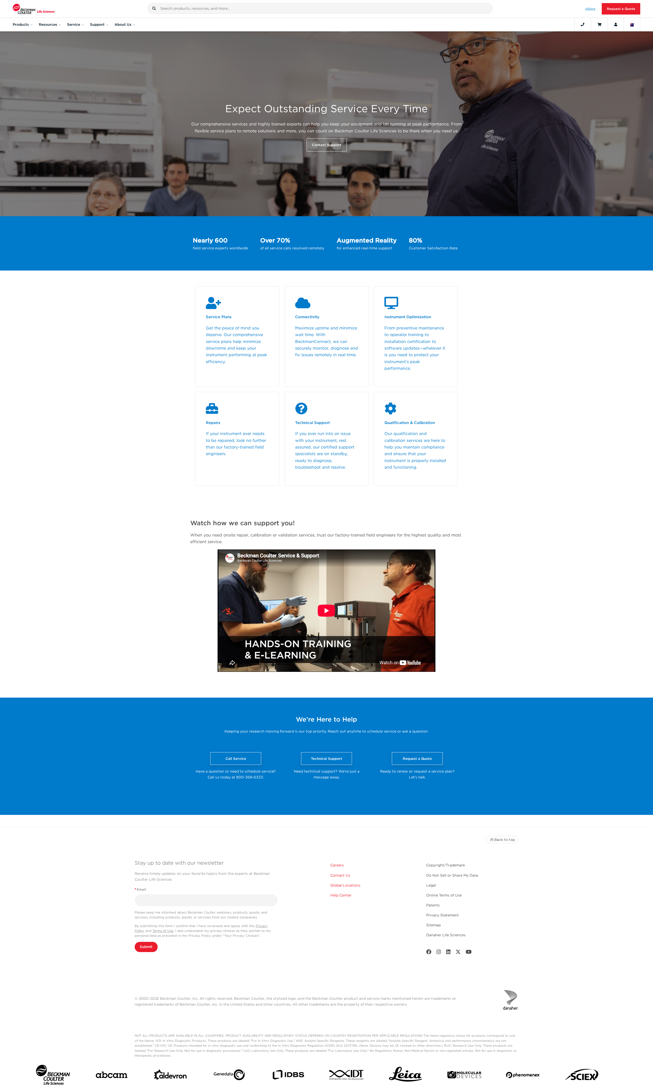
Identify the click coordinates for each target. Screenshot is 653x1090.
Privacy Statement (442, 915)
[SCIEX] (582, 1076)
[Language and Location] (632, 24)
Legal (431, 885)
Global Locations (345, 885)
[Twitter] (458, 953)
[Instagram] (438, 953)
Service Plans (219, 317)
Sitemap (433, 925)
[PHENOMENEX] (523, 1076)
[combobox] (320, 8)
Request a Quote (621, 9)
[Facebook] (428, 953)
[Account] (616, 24)
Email (140, 889)
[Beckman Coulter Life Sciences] (34, 9)
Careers (337, 865)
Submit (146, 947)
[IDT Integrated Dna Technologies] (347, 1076)
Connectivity (307, 317)
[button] (154, 8)
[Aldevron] (170, 1076)
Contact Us (340, 875)
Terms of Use (163, 931)
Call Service (235, 758)
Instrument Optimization (407, 317)
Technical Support (312, 422)
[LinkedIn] (448, 953)
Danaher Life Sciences (446, 935)
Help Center (340, 895)
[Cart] (599, 24)
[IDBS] (288, 1075)
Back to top (504, 840)
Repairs (213, 422)
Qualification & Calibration (409, 422)
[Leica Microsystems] (405, 1076)
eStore (590, 8)
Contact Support (326, 145)
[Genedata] (229, 1076)
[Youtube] (469, 953)
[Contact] (582, 24)
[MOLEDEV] (464, 1076)
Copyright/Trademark (445, 865)
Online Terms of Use (444, 895)
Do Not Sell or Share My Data (452, 875)
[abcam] (111, 1076)
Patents (433, 905)
